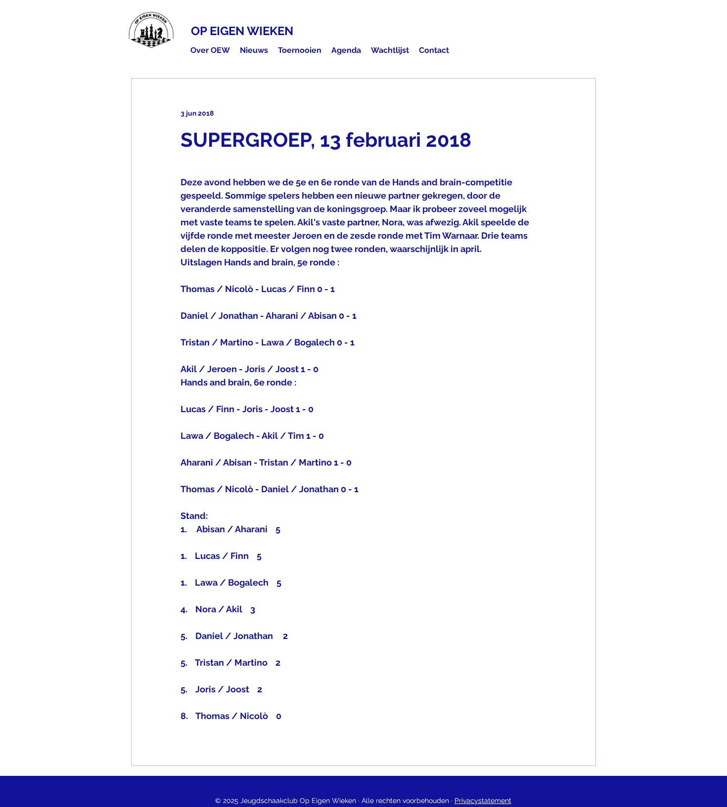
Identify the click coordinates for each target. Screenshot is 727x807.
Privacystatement (482, 801)
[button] (210, 50)
